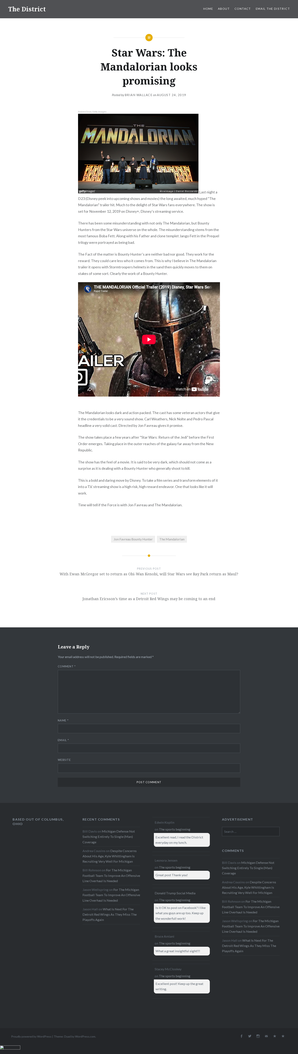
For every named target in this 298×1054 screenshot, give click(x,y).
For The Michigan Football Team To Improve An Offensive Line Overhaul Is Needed (111, 875)
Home (208, 8)
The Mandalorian (171, 539)
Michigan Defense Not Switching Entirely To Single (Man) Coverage (109, 836)
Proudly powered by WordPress (31, 1036)
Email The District (273, 8)
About (224, 8)
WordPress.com (85, 1036)
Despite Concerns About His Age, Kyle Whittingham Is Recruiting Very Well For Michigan (110, 856)
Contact (243, 8)
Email (63, 740)
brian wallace (139, 95)
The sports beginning (174, 829)
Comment (67, 666)
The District (27, 9)
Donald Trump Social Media (175, 893)
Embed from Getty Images (92, 112)
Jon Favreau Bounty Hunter (133, 539)
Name (63, 720)
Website (64, 759)
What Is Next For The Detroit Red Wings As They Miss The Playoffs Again (110, 914)
